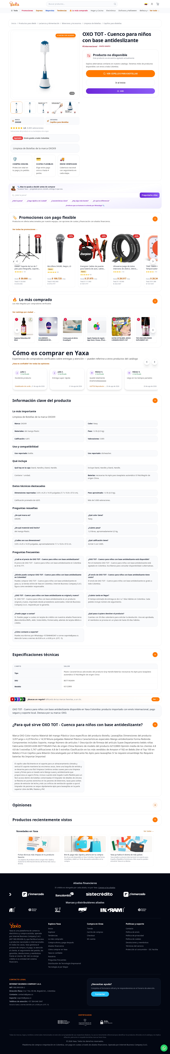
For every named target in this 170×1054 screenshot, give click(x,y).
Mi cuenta (91, 939)
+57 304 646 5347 (35, 1001)
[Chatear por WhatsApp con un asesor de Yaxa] (164, 1048)
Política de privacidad (135, 935)
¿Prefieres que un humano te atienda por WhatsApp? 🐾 (85, 205)
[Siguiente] (153, 330)
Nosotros (52, 956)
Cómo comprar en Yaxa (57, 949)
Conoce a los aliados (106, 887)
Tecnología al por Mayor (58, 967)
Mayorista (50, 10)
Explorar (51, 932)
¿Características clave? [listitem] (59, 201)
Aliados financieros (56, 946)
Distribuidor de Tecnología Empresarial (64, 963)
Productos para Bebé (27, 23)
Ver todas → (149, 831)
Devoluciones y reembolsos (137, 942)
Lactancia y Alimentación (49, 23)
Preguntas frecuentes (57, 960)
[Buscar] (115, 4)
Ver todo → (154, 10)
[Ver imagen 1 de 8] (16, 108)
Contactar (100, 994)
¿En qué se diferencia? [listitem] (101, 201)
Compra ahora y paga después (61, 942)
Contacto (129, 928)
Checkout (91, 935)
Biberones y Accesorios (71, 23)
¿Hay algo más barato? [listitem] (80, 201)
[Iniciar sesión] (152, 4)
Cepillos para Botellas (113, 23)
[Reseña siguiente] (154, 362)
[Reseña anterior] (147, 362)
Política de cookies (133, 939)
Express (39, 10)
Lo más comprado (55, 939)
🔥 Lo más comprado (79, 10)
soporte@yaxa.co (24, 998)
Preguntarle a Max (150, 195)
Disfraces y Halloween (127, 10)
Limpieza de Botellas (92, 23)
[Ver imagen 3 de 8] (43, 108)
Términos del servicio (134, 946)
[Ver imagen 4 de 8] (57, 108)
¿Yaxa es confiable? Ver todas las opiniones (30, 363)
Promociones (27, 10)
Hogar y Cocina (97, 10)
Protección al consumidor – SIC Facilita (142, 949)
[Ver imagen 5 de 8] (70, 108)
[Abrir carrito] (158, 3)
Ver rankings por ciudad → (23, 312)
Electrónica (110, 10)
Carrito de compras (95, 932)
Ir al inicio (120, 82)
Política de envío (132, 932)
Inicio (13, 23)
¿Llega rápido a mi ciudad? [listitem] (37, 201)
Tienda (90, 928)
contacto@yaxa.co (25, 994)
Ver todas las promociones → (25, 229)
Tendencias (62, 10)
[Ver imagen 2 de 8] (30, 108)
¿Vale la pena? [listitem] (17, 201)
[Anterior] (17, 330)
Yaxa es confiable (55, 953)
